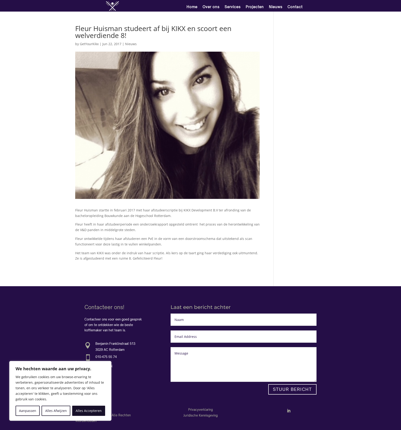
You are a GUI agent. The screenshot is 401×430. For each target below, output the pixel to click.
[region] (60, 391)
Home (192, 7)
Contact (295, 7)
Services (233, 7)
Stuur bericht (292, 389)
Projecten (255, 7)
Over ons (211, 7)
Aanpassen (27, 410)
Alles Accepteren (89, 410)
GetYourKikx (89, 44)
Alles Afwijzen (56, 410)
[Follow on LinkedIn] (288, 410)
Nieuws (275, 7)
